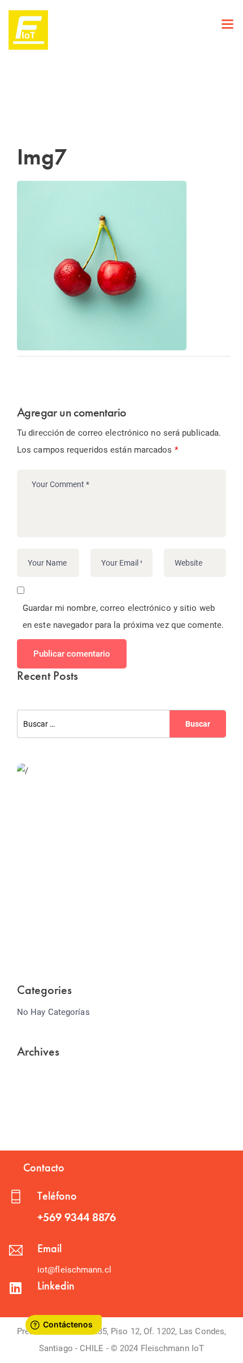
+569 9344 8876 (76, 1217)
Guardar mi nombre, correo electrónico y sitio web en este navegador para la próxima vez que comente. (123, 616)
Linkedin (56, 1285)
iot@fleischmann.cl (74, 1270)
